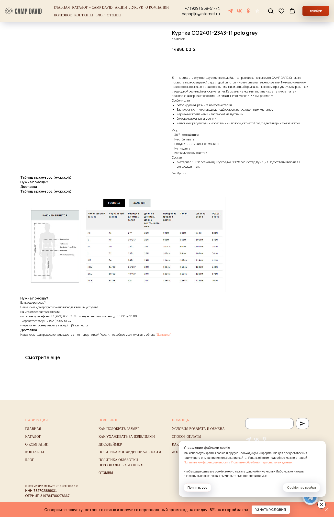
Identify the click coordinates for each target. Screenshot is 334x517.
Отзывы (114, 15)
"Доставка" (163, 335)
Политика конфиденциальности (130, 452)
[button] (271, 11)
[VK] (239, 11)
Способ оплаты (186, 436)
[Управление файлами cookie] (321, 504)
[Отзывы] (257, 11)
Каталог (80, 7)
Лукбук (136, 7)
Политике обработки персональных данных (261, 462)
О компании (157, 7)
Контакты (83, 15)
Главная (62, 7)
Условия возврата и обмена (198, 429)
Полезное (63, 15)
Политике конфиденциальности (206, 462)
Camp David (102, 7)
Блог (100, 15)
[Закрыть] (326, 510)
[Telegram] (230, 11)
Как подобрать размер (119, 429)
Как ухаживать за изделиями (127, 436)
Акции (121, 7)
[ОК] (248, 11)
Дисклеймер (110, 444)
